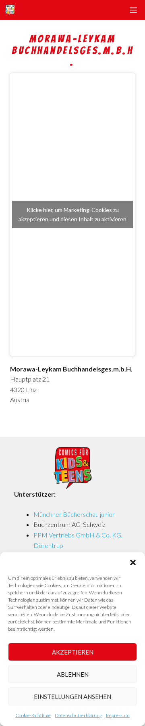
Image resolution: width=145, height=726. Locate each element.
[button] (133, 562)
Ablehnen (73, 674)
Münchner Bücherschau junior (74, 514)
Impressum (118, 715)
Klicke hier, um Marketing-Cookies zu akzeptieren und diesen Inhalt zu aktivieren (72, 214)
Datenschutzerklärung (78, 715)
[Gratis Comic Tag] (9, 10)
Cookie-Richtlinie (33, 715)
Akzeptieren (72, 652)
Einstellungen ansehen (72, 696)
